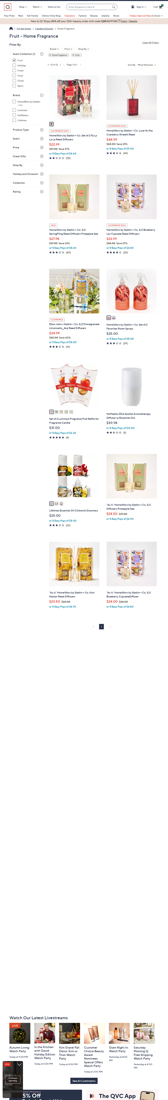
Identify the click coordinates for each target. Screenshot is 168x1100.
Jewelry (105, 15)
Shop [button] (21, 6)
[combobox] (88, 7)
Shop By (17, 165)
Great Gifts (19, 156)
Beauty (94, 15)
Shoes (116, 15)
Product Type (21, 129)
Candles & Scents (44, 28)
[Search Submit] (114, 7)
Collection (19, 182)
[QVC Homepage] (11, 29)
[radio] (51, 124)
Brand (16, 95)
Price (16, 147)
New (20, 15)
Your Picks (9, 15)
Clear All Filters (150, 42)
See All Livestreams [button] (84, 1080)
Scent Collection (24, 54)
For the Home (24, 28)
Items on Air (54, 6)
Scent (16, 138)
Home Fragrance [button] (59, 55)
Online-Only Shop (51, 15)
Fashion (83, 15)
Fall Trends (32, 15)
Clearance (69, 15)
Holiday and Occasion (25, 174)
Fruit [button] (77, 55)
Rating (17, 191)
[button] (133, 7)
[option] (84, 21)
